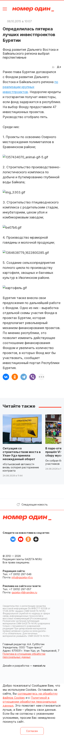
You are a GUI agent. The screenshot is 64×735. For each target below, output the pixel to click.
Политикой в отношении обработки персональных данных (30, 701)
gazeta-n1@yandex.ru (24, 592)
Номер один (33, 9)
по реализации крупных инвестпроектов (30, 87)
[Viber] (32, 377)
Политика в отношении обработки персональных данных (24, 655)
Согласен (32, 730)
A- (53, 67)
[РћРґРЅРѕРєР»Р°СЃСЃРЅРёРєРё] (15, 377)
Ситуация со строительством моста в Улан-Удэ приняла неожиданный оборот (22, 454)
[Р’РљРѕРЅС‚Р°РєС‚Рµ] (6, 377)
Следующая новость (35, 504)
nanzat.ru (39, 665)
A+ (59, 67)
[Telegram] (23, 377)
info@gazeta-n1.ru (22, 577)
